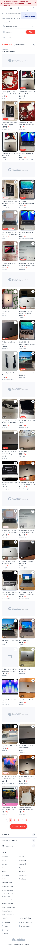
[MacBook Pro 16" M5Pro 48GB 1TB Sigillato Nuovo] (27, 256)
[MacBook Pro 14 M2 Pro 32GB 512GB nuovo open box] (10, 225)
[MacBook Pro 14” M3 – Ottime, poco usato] (27, 303)
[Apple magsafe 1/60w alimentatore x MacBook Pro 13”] (10, 84)
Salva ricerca (8, 44)
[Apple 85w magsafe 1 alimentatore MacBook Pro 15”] (27, 800)
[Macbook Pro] (10, 303)
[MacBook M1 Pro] (27, 632)
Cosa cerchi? (6, 22)
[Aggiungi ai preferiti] (15, 72)
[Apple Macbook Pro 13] (27, 691)
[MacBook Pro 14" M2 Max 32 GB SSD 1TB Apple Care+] (10, 661)
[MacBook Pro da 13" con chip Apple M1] (10, 256)
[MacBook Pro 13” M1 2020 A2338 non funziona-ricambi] (27, 413)
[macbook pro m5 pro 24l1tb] (27, 365)
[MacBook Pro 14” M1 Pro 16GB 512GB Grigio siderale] (10, 444)
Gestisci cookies (6, 879)
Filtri (30, 32)
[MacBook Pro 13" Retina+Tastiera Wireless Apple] (27, 194)
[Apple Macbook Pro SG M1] (10, 738)
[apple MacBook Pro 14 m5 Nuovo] (10, 475)
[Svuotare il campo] (33, 26)
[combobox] (18, 26)
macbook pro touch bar (15, 13)
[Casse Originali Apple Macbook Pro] (10, 365)
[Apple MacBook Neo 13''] (10, 691)
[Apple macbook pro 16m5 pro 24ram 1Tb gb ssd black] (10, 115)
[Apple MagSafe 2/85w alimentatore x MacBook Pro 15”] (27, 115)
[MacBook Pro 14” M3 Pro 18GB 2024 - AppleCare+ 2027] (10, 769)
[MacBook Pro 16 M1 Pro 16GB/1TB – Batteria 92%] (27, 585)
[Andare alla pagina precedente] (6, 820)
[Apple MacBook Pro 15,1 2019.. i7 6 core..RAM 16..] (10, 800)
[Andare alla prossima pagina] (31, 820)
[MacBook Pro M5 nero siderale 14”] (10, 334)
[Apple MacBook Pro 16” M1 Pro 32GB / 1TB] (27, 84)
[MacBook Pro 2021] (27, 661)
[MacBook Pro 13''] (27, 444)
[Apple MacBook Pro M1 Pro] (27, 146)
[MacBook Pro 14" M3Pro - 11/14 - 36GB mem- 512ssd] (27, 475)
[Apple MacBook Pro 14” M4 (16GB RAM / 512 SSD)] (10, 413)
